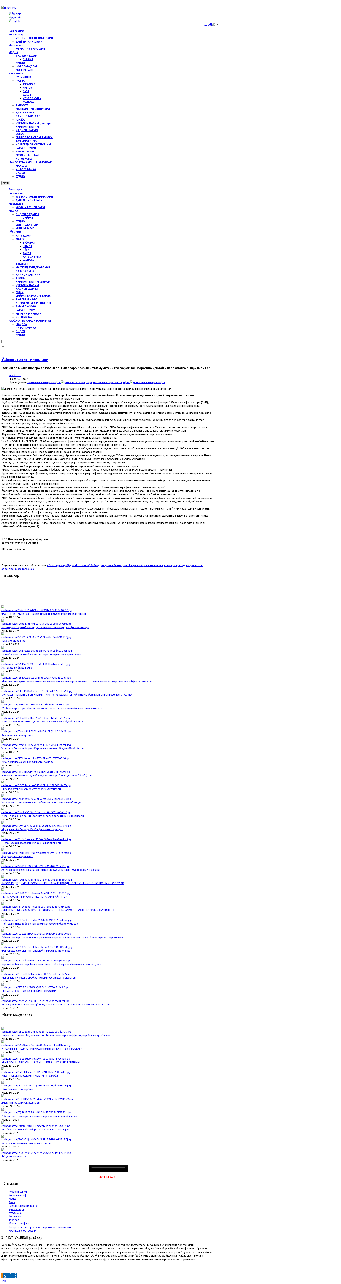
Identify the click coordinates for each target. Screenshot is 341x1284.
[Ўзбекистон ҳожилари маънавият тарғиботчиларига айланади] (36, 1112)
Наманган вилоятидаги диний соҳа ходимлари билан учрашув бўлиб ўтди (46, 775)
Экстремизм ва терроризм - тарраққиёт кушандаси (40, 1227)
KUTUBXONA (24, 317)
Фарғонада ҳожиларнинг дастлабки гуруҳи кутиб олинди (36, 950)
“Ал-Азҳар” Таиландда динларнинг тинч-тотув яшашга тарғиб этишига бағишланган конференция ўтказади (66, 694)
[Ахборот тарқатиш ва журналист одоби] (36, 1139)
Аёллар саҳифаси (19, 1223)
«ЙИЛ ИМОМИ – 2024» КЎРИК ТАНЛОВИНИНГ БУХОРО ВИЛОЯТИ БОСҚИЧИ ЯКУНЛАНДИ (58, 910)
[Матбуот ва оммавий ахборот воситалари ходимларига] (35, 1126)
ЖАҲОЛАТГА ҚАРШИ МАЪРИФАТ (30, 320)
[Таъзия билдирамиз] (36, 637)
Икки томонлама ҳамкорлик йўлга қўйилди (27, 762)
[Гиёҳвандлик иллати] (36, 1153)
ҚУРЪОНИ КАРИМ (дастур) (33, 281)
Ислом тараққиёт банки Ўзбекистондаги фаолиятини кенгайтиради (42, 816)
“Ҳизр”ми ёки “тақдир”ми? (17, 1089)
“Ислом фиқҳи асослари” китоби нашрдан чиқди (31, 842)
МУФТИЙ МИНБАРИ (29, 313)
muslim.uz (15, 375)
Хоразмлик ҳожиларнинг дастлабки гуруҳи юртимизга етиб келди (41, 802)
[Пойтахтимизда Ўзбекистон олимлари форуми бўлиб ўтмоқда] (36, 920)
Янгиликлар (16, 193)
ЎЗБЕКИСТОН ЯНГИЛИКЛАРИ (34, 196)
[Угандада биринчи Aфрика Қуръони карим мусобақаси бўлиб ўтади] (36, 745)
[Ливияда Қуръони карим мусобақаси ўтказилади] (36, 785)
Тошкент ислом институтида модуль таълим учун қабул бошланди (42, 721)
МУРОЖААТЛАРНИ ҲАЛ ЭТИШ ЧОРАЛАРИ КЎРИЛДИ (34, 896)
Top (3, 1281)
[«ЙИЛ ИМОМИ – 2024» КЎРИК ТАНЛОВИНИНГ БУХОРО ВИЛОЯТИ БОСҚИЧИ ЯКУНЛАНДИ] (35, 906)
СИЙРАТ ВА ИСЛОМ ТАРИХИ (34, 296)
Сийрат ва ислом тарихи (23, 1205)
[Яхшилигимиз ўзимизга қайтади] (37, 1099)
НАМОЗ (27, 246)
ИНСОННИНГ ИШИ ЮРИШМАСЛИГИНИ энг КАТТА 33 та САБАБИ (41, 1048)
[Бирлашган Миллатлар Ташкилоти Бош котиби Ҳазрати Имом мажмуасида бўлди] (36, 960)
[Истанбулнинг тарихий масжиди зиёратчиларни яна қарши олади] (36, 650)
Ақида (12, 1198)
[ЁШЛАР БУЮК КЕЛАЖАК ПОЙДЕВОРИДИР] (35, 987)
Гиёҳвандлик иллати (13, 1156)
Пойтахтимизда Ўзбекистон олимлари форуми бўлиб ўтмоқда (39, 923)
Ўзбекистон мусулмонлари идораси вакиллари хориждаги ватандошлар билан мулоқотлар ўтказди (62, 937)
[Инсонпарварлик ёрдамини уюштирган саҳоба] (35, 1072)
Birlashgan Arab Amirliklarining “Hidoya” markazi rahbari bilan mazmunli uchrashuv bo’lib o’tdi (55, 1004)
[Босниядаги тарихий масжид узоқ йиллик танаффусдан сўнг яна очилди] (36, 623)
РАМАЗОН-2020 (26, 306)
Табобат (14, 1220)
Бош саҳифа (16, 189)
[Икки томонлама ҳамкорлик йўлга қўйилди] (35, 758)
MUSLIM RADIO (25, 228)
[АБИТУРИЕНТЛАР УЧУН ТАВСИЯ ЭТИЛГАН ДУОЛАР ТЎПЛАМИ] (35, 1058)
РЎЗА (26, 249)
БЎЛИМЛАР (16, 232)
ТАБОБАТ (22, 264)
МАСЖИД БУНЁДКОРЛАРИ (33, 267)
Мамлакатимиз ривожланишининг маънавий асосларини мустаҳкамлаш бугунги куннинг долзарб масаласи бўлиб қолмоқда (76, 681)
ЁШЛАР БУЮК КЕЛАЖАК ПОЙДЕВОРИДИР (28, 991)
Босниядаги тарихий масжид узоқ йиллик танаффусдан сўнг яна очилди (45, 627)
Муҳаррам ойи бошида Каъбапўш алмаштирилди (32, 829)
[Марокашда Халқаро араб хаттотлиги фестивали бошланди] (35, 974)
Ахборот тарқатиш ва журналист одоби (26, 1143)
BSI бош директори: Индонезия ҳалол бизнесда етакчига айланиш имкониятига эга (52, 708)
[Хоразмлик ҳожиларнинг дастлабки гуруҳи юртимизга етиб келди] (36, 799)
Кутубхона (15, 1212)
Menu (6, 183)
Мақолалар (16, 203)
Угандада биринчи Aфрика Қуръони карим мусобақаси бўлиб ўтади (42, 748)
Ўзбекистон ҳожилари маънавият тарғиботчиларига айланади (39, 1116)
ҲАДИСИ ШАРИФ (27, 288)
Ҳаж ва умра (16, 1209)
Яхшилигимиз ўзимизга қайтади (20, 1102)
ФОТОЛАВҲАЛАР (27, 225)
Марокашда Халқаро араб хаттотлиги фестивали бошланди (38, 977)
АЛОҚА (20, 278)
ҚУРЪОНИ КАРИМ (27, 285)
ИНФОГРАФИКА (26, 327)
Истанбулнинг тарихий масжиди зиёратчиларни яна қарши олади (41, 654)
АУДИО (20, 221)
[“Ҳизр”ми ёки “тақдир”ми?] (36, 1085)
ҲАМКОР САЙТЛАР (28, 274)
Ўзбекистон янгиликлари (24, 359)
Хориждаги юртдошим (22, 1230)
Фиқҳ (12, 1202)
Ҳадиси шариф (17, 1195)
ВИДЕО (20, 331)
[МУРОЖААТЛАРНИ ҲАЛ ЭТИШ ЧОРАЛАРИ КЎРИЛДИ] (35, 893)
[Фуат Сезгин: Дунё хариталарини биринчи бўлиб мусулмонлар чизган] (36, 610)
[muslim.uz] (8, 7)
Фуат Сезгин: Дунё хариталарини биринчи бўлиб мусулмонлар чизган (43, 613)
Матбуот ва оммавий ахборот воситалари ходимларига (35, 1129)
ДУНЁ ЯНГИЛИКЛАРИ (29, 200)
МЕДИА (13, 210)
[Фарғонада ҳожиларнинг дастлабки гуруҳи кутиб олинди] (36, 947)
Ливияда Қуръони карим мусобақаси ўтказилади (31, 789)
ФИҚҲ (20, 292)
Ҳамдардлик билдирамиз (17, 667)
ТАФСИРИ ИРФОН (27, 299)
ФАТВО (20, 239)
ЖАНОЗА (28, 260)
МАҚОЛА (21, 324)
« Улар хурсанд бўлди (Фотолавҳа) (69, 565)
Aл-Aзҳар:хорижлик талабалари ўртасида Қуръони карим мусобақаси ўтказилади (51, 869)
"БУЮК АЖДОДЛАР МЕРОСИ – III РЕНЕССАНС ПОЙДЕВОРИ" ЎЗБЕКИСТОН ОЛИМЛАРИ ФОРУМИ (62, 883)
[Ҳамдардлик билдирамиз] (35, 664)
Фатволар (15, 1216)
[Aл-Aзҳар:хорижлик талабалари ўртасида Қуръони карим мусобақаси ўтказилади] (35, 866)
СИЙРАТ (28, 217)
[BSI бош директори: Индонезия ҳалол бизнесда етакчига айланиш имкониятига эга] (35, 704)
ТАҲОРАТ (29, 242)
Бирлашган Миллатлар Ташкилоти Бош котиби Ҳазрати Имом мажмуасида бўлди (51, 964)
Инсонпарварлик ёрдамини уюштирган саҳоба (29, 1075)
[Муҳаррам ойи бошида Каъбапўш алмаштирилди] (36, 825)
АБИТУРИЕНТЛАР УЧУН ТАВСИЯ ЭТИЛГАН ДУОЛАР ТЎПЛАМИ (40, 1062)
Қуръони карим (18, 1191)
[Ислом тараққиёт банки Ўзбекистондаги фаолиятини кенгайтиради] (36, 812)
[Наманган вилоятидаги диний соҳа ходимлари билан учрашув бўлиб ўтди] (35, 772)
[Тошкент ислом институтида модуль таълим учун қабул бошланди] (35, 718)
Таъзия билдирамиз (13, 640)
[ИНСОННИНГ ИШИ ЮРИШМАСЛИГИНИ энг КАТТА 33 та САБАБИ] (36, 1045)
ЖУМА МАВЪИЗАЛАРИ (30, 207)
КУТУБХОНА (23, 235)
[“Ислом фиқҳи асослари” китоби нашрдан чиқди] (36, 839)
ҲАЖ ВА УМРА (32, 257)
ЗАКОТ (27, 253)
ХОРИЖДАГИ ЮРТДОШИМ (33, 303)
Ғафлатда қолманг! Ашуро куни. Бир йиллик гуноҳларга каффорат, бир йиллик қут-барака (55, 1035)
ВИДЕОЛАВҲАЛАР (27, 214)
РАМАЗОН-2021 (26, 310)
